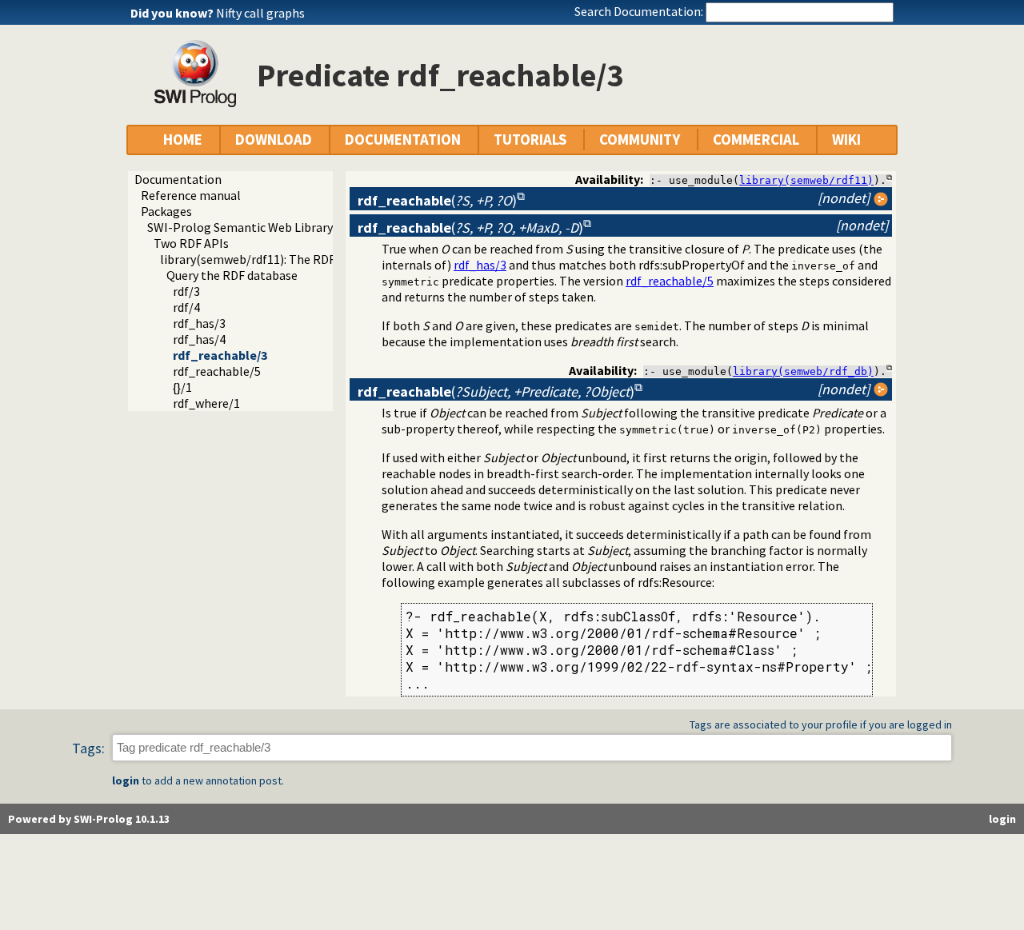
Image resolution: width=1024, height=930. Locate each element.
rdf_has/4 (199, 339)
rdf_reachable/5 (217, 371)
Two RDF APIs (191, 243)
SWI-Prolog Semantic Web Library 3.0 (248, 227)
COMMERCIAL (756, 139)
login (125, 780)
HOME (182, 139)
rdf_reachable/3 (220, 355)
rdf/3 (186, 291)
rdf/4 (186, 307)
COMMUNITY (639, 139)
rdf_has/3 (199, 323)
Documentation (178, 179)
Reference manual (191, 195)
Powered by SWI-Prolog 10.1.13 (89, 819)
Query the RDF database (232, 275)
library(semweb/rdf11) (806, 180)
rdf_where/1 (206, 403)
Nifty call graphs (260, 13)
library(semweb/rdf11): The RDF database (274, 259)
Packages (166, 211)
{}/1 (182, 387)
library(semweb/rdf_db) (803, 371)
